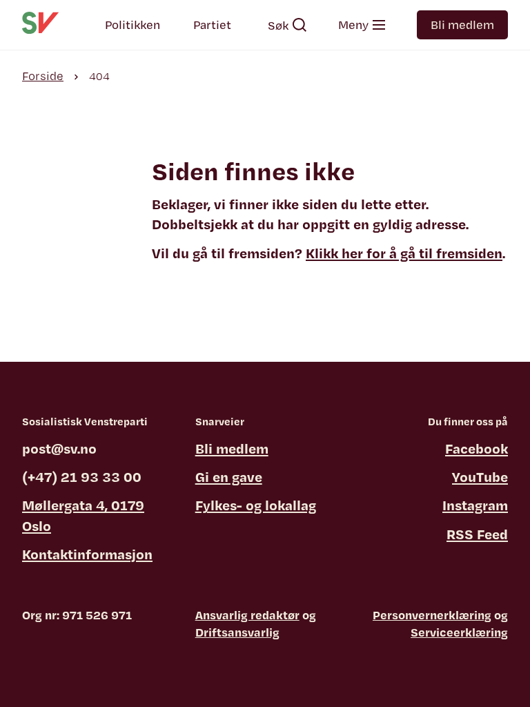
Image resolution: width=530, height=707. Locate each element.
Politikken (132, 24)
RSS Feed (477, 534)
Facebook (476, 448)
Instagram (475, 505)
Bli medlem (462, 24)
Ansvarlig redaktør (247, 615)
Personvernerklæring (432, 615)
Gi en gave (228, 476)
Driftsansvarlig (237, 632)
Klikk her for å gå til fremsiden (404, 253)
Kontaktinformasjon (87, 554)
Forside (42, 76)
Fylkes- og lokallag (255, 505)
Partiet (212, 24)
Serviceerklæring (459, 632)
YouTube (480, 476)
